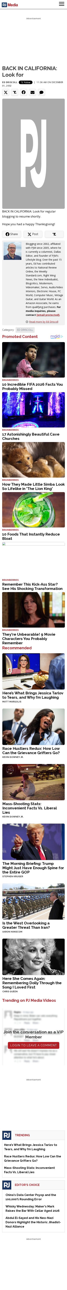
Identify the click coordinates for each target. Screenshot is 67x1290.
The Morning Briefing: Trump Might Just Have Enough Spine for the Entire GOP (33, 867)
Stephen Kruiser (12, 876)
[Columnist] (14, 250)
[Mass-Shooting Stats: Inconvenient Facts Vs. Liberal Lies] (33, 782)
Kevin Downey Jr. (12, 757)
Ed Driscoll (10, 82)
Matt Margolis (11, 701)
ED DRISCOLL (25, 329)
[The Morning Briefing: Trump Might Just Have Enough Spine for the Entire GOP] (33, 841)
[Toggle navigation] (61, 4)
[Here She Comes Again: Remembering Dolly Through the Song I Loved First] (33, 956)
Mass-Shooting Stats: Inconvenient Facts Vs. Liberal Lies (29, 808)
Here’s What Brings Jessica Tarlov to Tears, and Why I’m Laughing (32, 695)
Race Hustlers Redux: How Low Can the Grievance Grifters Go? (31, 750)
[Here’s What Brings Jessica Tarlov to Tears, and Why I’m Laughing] (33, 671)
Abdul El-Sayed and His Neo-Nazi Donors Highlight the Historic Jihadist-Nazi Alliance (33, 1222)
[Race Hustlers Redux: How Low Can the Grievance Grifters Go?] (33, 726)
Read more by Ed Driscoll (43, 321)
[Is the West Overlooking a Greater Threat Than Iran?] (33, 901)
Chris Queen (10, 991)
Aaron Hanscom (12, 932)
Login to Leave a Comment (33, 1045)
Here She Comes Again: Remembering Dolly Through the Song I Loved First (32, 982)
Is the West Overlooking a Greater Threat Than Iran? (26, 925)
